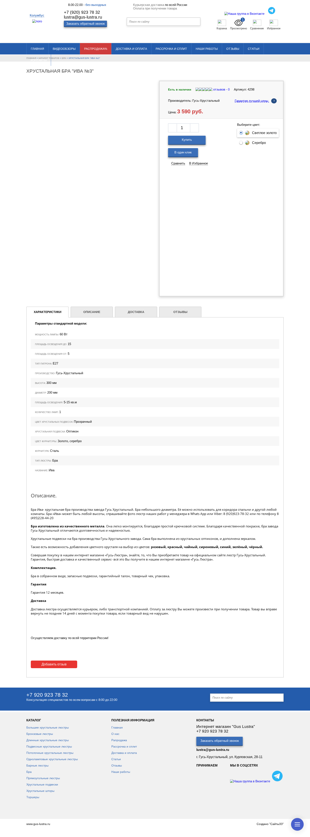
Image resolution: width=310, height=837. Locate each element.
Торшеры (32, 797)
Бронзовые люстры (39, 733)
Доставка (136, 312)
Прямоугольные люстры (43, 778)
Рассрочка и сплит (171, 48)
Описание (91, 312)
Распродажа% (95, 48)
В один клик (183, 152)
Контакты (39, 60)
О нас (115, 733)
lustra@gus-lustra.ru (83, 17)
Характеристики (47, 312)
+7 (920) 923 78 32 (82, 12)
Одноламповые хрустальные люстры (52, 759)
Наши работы (207, 48)
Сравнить (178, 163)
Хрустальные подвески (42, 784)
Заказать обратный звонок (219, 740)
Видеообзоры (64, 48)
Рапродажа (119, 740)
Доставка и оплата (131, 48)
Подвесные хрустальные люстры (49, 746)
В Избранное (198, 163)
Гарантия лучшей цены (255, 101)
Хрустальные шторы (40, 790)
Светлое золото (264, 133)
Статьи (253, 48)
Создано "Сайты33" (270, 824)
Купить (187, 139)
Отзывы (232, 48)
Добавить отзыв (54, 664)
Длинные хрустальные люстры (47, 740)
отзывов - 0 (221, 89)
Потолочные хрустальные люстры (49, 752)
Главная (37, 48)
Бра (29, 771)
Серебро (259, 143)
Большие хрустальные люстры (47, 727)
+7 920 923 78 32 (47, 695)
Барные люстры (37, 765)
